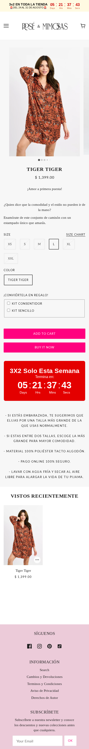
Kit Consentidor (27, 303)
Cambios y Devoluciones (45, 677)
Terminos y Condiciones (44, 684)
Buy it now (44, 347)
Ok (70, 740)
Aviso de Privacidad (44, 690)
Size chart (75, 234)
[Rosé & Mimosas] (44, 25)
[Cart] (83, 26)
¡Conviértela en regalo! (26, 295)
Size (7, 234)
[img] (29, 646)
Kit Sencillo (23, 310)
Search (44, 670)
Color (9, 270)
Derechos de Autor (44, 698)
